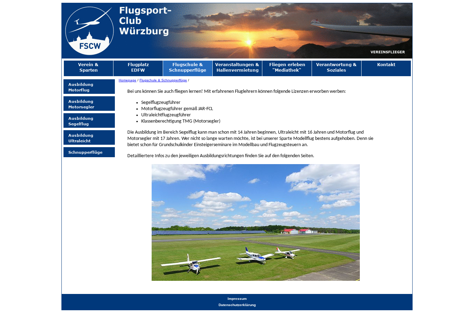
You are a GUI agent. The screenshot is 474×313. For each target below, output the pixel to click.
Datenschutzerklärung (237, 305)
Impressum (237, 299)
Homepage (127, 80)
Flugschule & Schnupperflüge (163, 80)
